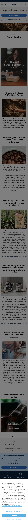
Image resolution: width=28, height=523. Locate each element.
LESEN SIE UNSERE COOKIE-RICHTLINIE (12, 505)
